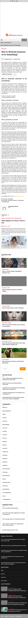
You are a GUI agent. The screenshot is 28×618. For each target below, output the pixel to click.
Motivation (4, 48)
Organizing (4, 465)
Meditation (4, 458)
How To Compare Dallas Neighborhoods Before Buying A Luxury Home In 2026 (17, 589)
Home (2, 570)
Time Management (6, 499)
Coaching (4, 431)
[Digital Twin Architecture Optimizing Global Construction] (4, 595)
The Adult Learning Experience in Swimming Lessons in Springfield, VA (17, 610)
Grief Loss (4, 438)
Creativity (4, 434)
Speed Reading (5, 489)
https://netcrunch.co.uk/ (18, 196)
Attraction (4, 421)
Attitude (4, 417)
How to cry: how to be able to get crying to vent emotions (13, 325)
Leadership (4, 455)
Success (4, 496)
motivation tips (5, 201)
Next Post (4, 215)
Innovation (4, 448)
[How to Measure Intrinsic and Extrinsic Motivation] (14, 353)
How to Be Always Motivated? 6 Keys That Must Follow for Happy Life (13, 343)
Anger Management (6, 410)
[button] (22, 40)
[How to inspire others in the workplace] (14, 299)
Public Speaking (5, 475)
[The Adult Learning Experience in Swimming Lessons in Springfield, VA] (4, 609)
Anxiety (3, 218)
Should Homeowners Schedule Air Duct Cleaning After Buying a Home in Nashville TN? (17, 603)
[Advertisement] (14, 17)
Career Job (4, 427)
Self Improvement (6, 482)
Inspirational (5, 451)
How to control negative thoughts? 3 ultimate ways (12, 272)
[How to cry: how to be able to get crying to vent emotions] (14, 316)
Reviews (4, 479)
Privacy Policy (4, 580)
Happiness (4, 441)
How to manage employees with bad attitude (12, 290)
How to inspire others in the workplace (13, 308)
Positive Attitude (6, 468)
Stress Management (16, 218)
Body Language (5, 424)
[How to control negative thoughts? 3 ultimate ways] (14, 263)
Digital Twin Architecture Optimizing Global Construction (17, 596)
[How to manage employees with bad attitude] (14, 281)
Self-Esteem (5, 485)
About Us (3, 573)
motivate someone (12, 200)
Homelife (4, 444)
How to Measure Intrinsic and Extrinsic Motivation (13, 362)
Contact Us (3, 577)
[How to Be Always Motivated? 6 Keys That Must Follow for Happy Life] (14, 335)
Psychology (8, 218)
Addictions (4, 407)
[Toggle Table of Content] (14, 74)
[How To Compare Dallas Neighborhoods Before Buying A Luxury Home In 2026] (4, 589)
